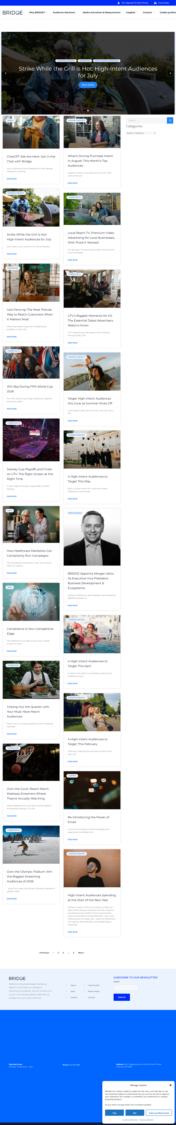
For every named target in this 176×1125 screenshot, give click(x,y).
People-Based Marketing (106, 60)
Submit (122, 997)
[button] (170, 1085)
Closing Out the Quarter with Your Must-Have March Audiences (28, 711)
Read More (88, 84)
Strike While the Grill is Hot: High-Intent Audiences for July (88, 72)
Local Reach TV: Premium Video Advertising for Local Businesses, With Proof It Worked (91, 237)
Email (117, 981)
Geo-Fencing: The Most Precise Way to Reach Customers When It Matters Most (30, 314)
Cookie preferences (130, 1119)
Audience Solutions (64, 12)
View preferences (159, 1113)
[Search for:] (149, 120)
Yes (114, 1113)
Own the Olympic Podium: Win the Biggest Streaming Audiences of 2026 (29, 876)
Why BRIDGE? (37, 12)
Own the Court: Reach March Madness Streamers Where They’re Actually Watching (28, 793)
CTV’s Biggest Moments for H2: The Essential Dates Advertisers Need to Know (90, 320)
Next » (81, 952)
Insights (130, 12)
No (134, 1113)
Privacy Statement (146, 1119)
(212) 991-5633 (74, 1065)
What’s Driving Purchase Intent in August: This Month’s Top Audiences (90, 160)
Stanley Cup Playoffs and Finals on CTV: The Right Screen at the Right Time (30, 474)
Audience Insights (66, 60)
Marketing (85, 60)
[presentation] (5, 73)
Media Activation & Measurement (102, 12)
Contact (147, 12)
